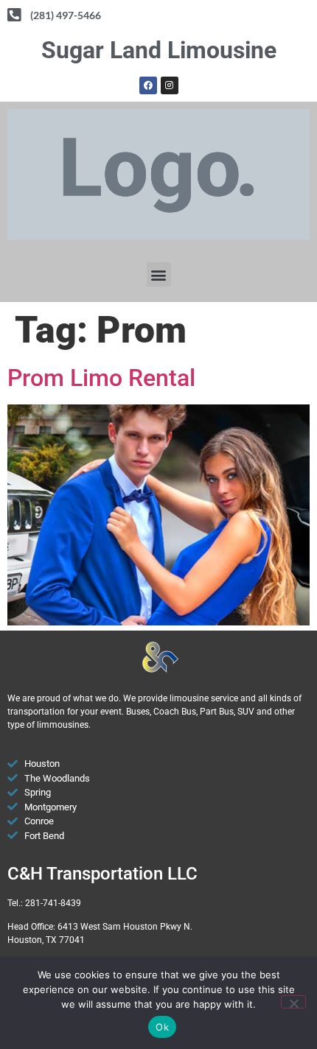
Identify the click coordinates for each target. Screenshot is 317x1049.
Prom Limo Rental (101, 378)
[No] (293, 1001)
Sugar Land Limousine (158, 50)
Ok (162, 1027)
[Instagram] (169, 85)
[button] (159, 274)
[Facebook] (148, 85)
